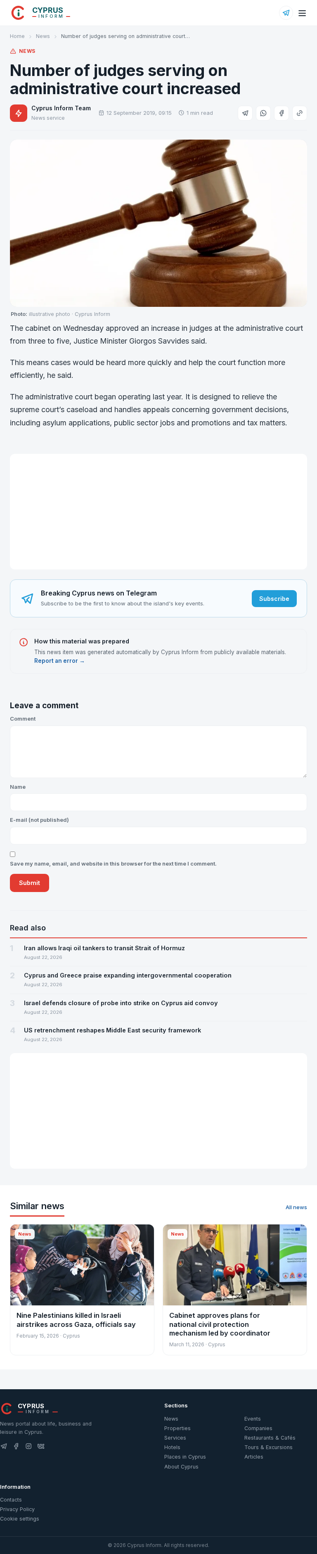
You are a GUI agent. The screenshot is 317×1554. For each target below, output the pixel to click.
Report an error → (59, 660)
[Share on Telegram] (245, 113)
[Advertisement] (158, 511)
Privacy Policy (17, 1509)
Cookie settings (19, 1519)
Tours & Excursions (268, 1447)
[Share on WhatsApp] (263, 113)
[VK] (41, 1446)
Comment (22, 718)
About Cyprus (181, 1467)
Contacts (11, 1500)
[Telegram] (286, 13)
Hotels (172, 1447)
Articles (253, 1457)
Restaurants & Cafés (270, 1438)
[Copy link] (299, 113)
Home (17, 36)
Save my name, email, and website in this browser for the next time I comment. (113, 863)
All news (296, 1207)
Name (18, 786)
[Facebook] (16, 1446)
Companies (258, 1428)
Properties (177, 1428)
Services (175, 1438)
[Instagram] (28, 1446)
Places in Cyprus (185, 1457)
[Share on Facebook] (281, 113)
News (43, 36)
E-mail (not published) (39, 819)
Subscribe (274, 598)
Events (252, 1419)
